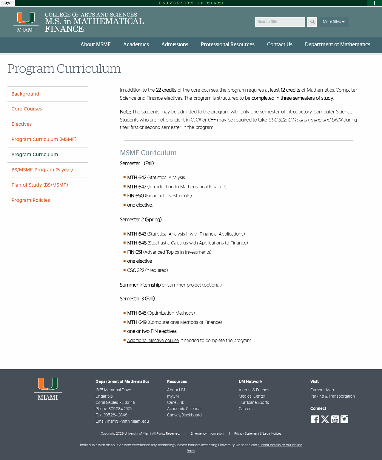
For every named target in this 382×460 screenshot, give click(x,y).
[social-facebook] (315, 419)
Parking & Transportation (332, 396)
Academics (136, 44)
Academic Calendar (184, 409)
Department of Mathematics (337, 44)
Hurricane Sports (254, 403)
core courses (204, 90)
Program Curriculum (35, 154)
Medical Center (252, 396)
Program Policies (31, 200)
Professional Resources (228, 44)
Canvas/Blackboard (184, 415)
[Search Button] (312, 22)
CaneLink (175, 403)
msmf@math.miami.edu (128, 421)
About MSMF (96, 44)
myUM (173, 396)
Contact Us (279, 44)
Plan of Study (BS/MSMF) (40, 185)
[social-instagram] (344, 419)
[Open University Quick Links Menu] (374, 3)
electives (173, 98)
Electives (22, 124)
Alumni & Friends (254, 390)
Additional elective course (153, 340)
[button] (368, 443)
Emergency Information (207, 433)
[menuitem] (97, 45)
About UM (176, 390)
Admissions (174, 44)
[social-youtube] (335, 419)
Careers (245, 409)
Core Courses (27, 109)
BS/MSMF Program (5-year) (42, 169)
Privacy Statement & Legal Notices (257, 433)
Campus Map (322, 390)
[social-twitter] (325, 419)
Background (25, 94)
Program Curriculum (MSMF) (44, 139)
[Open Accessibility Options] (7, 3)
